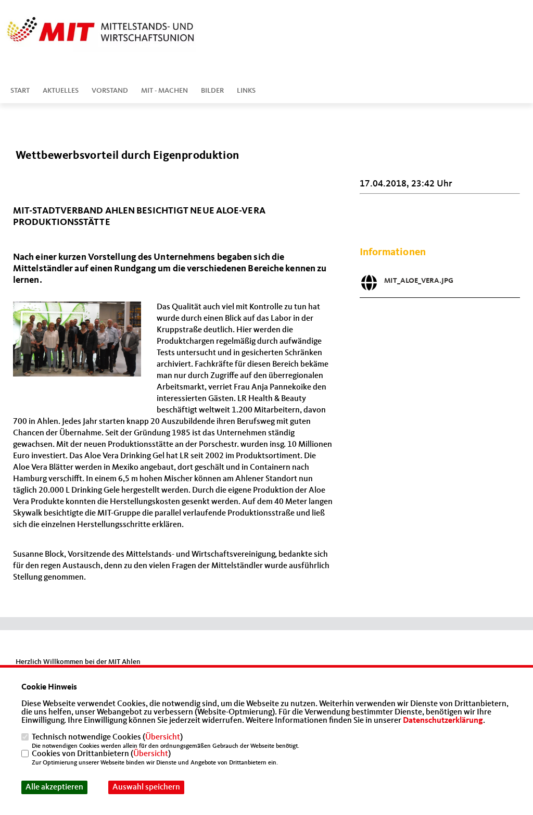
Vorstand (110, 90)
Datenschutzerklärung (443, 721)
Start (20, 90)
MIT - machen (164, 90)
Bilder (212, 90)
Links (246, 90)
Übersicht (162, 737)
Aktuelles (61, 90)
